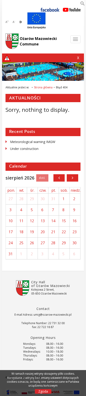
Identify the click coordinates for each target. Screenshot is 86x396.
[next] (72, 178)
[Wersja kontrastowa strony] (20, 22)
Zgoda (43, 391)
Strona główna (43, 87)
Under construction (24, 148)
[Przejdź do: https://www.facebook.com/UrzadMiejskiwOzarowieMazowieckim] (50, 9)
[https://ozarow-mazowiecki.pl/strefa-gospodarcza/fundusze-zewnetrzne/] (36, 20)
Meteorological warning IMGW (32, 142)
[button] (82, 4)
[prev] (59, 178)
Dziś (42, 178)
